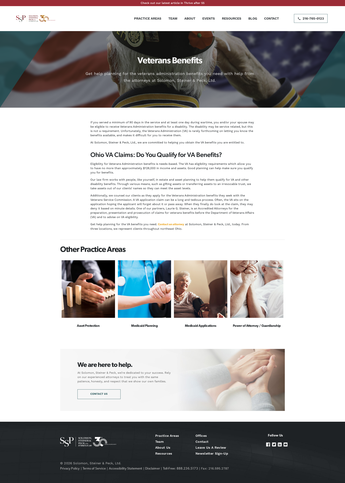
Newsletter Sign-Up (212, 453)
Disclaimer (152, 468)
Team (172, 18)
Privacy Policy (70, 468)
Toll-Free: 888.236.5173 (180, 468)
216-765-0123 (313, 18)
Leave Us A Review (211, 447)
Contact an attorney (171, 224)
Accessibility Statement (125, 468)
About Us (163, 447)
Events (208, 18)
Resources (231, 18)
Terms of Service (94, 468)
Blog (252, 18)
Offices (201, 436)
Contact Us (99, 394)
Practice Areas (147, 18)
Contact (271, 18)
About (189, 18)
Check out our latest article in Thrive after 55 (172, 3)
